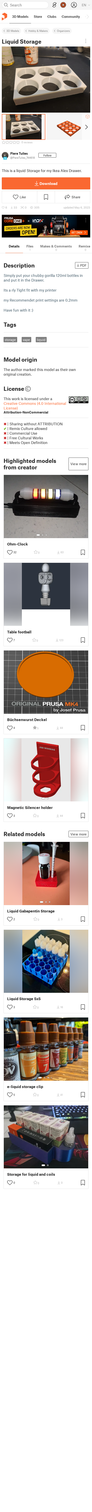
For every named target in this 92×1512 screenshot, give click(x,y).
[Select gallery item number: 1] (38, 535)
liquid (41, 340)
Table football (19, 632)
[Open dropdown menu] (85, 41)
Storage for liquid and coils (31, 1174)
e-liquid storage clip (25, 1086)
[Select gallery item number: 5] (53, 535)
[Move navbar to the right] (87, 16)
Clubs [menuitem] (51, 16)
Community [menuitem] (71, 16)
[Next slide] (86, 127)
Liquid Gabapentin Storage (31, 911)
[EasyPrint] (54, 5)
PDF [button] (83, 265)
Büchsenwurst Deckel (27, 719)
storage (10, 340)
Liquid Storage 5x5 (24, 999)
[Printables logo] (4, 16)
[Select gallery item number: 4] (50, 535)
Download (48, 183)
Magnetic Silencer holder (30, 807)
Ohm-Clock (17, 544)
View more (78, 464)
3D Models (12, 30)
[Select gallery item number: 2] (43, 535)
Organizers (63, 30)
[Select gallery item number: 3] (46, 535)
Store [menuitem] (38, 16)
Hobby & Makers (38, 30)
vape (26, 340)
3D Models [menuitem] (20, 16)
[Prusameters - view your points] (63, 5)
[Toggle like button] (10, 552)
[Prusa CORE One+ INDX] (46, 226)
